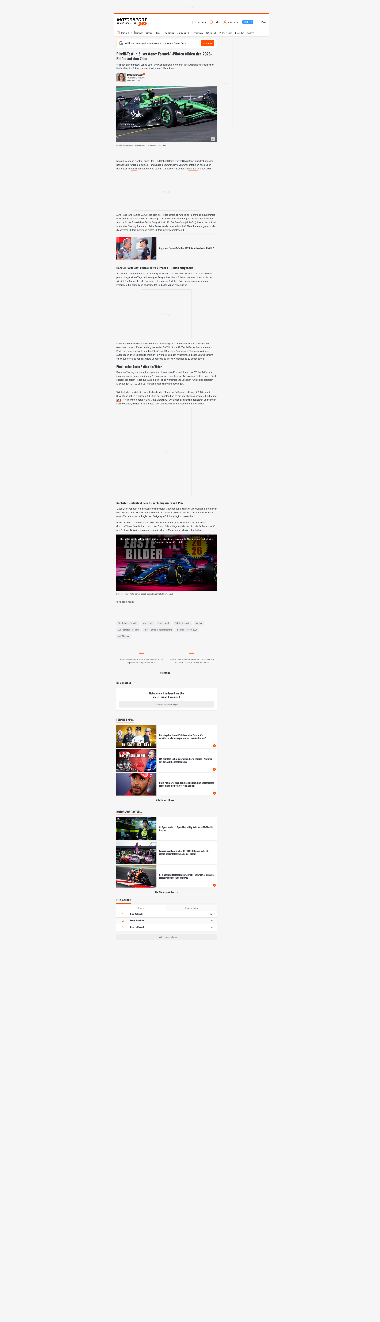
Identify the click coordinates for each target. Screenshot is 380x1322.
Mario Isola (148, 623)
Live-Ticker (169, 33)
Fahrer (141, 908)
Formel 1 (125, 33)
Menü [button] (264, 22)
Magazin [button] (202, 22)
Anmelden (233, 22)
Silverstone (128, 161)
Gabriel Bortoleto (125, 218)
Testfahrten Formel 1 (127, 623)
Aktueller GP (183, 33)
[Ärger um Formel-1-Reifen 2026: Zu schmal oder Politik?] (166, 248)
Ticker (217, 22)
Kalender (239, 33)
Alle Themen (123, 636)
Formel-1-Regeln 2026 (187, 630)
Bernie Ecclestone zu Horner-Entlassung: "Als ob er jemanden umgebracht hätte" (141, 661)
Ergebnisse (198, 33)
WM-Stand (211, 33)
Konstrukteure (191, 908)
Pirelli (134, 168)
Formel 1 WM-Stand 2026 (166, 937)
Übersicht (138, 33)
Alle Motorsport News (165, 892)
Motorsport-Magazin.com (131, 22)
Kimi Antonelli (136, 913)
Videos (149, 33)
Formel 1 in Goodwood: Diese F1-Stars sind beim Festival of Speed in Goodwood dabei (192, 661)
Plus (246, 22)
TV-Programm (225, 33)
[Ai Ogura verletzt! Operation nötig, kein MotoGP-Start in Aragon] (166, 828)
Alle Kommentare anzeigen (166, 704)
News (158, 33)
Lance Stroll (210, 222)
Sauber (145, 343)
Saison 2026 (147, 522)
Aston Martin (206, 218)
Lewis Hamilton (137, 920)
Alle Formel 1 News (165, 800)
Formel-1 (193, 168)
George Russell (137, 927)
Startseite (165, 672)
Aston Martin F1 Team (128, 630)
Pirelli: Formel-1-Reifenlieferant (158, 630)
